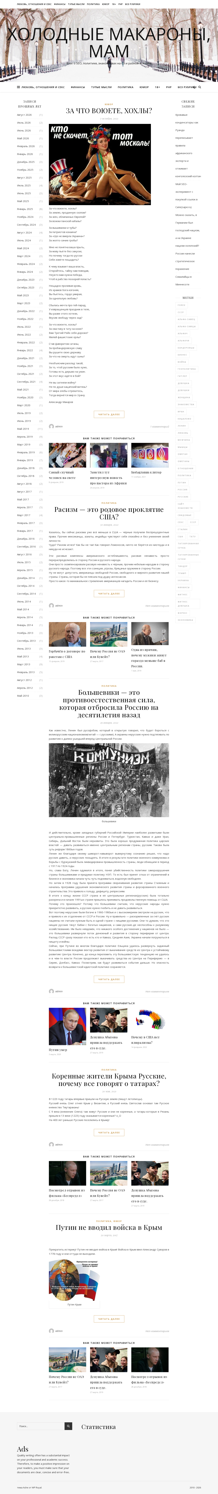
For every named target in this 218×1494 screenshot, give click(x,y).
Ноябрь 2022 (25, 319)
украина (183, 580)
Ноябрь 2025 (25, 169)
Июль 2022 (24, 326)
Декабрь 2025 (26, 161)
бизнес (182, 354)
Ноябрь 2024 (25, 216)
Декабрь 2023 (26, 279)
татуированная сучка (188, 545)
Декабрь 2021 (26, 358)
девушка (183, 383)
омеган (183, 454)
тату (192, 536)
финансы (60, 4)
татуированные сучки (188, 556)
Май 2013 (23, 656)
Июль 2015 (24, 562)
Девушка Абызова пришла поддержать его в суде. (106, 1042)
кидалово (184, 418)
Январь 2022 (25, 350)
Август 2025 (24, 177)
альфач (183, 333)
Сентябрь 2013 (26, 640)
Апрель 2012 (25, 687)
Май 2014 (23, 609)
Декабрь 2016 (26, 538)
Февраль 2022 (26, 342)
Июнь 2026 (24, 130)
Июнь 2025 (24, 193)
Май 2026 (23, 138)
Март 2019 (23, 444)
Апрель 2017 (25, 507)
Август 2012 (24, 680)
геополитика (187, 369)
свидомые (185, 515)
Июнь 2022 (24, 334)
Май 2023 (23, 295)
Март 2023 (23, 303)
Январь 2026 (25, 154)
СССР (181, 312)
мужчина (184, 440)
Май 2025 (23, 201)
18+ (114, 4)
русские (183, 496)
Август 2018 (24, 483)
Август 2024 (24, 232)
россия (183, 489)
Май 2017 (23, 499)
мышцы (183, 447)
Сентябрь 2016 (26, 546)
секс (181, 522)
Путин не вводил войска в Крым (109, 1227)
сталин (183, 529)
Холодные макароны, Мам (109, 42)
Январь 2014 (25, 625)
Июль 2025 (24, 185)
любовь (183, 433)
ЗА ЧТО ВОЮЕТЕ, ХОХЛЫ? (109, 110)
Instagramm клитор (146, 472)
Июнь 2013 (24, 648)
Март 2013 (23, 664)
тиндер (183, 566)
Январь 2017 (25, 530)
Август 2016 (24, 554)
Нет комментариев (157, 605)
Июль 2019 (24, 413)
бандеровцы (186, 347)
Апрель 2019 (25, 436)
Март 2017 (23, 515)
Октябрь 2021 (25, 373)
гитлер (182, 376)
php (121, 4)
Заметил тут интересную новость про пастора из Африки (108, 477)
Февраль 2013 (26, 672)
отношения (185, 468)
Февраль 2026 (26, 146)
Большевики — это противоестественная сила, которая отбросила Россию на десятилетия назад (109, 703)
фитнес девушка (183, 603)
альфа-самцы (187, 326)
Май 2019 (23, 428)
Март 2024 (23, 256)
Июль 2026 (24, 122)
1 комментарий (159, 426)
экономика (185, 620)
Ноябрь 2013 (25, 633)
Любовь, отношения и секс (34, 4)
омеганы (184, 461)
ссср (193, 522)
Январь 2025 (25, 209)
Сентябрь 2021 (26, 381)
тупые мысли (76, 4)
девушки (184, 390)
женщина (184, 397)
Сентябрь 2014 (26, 593)
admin (59, 426)
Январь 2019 (25, 460)
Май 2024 (23, 248)
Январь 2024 (25, 271)
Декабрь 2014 (26, 578)
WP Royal (37, 1487)
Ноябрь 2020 (25, 397)
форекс (183, 613)
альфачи (183, 340)
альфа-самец (186, 319)
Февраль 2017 (26, 523)
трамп (182, 573)
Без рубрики (132, 4)
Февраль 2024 (26, 264)
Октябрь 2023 (25, 287)
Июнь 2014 (24, 601)
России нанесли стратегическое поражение (185, 261)
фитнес (183, 594)
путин (182, 482)
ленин (182, 425)
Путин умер (58, 1050)
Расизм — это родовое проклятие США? (109, 512)
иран (181, 411)
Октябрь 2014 (25, 585)
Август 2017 (24, 491)
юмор (106, 4)
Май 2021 (23, 389)
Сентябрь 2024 (26, 224)
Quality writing (25, 1455)
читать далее (109, 414)
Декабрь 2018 (26, 468)
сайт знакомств (185, 506)
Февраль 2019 (26, 452)
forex (181, 305)
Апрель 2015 (25, 570)
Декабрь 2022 (26, 311)
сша (180, 536)
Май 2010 (23, 695)
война (182, 362)
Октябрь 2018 (25, 476)
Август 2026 (24, 114)
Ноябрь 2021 (25, 366)
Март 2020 (23, 405)
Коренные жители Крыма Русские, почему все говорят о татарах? (109, 1079)
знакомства (186, 404)
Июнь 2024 (24, 240)
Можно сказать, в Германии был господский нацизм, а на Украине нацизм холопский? (187, 230)
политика (93, 4)
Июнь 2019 (24, 421)
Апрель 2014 (25, 617)
